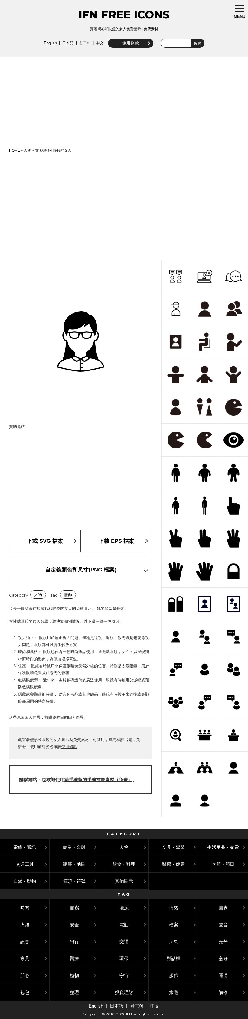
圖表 (223, 907)
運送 (223, 975)
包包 (24, 992)
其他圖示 (124, 881)
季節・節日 (223, 864)
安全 (74, 924)
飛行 (74, 941)
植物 (74, 975)
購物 (223, 992)
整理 (74, 992)
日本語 (68, 43)
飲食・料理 (124, 864)
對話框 (173, 958)
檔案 (173, 924)
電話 (124, 924)
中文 (100, 43)
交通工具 (25, 864)
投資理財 (124, 992)
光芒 (223, 941)
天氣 (173, 941)
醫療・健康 (173, 864)
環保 (124, 958)
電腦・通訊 (24, 847)
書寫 (74, 907)
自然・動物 (24, 881)
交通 (124, 941)
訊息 (24, 941)
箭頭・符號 (74, 881)
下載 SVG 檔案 (45, 541)
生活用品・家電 (223, 847)
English (50, 43)
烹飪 (223, 958)
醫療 (74, 958)
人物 (27, 150)
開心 (24, 975)
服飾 (68, 594)
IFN (88, 14)
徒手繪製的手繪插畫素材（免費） (98, 779)
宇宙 (124, 975)
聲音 (223, 924)
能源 (124, 907)
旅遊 (173, 992)
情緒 (173, 907)
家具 (24, 958)
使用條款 (130, 43)
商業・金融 (74, 847)
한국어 (85, 43)
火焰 (24, 924)
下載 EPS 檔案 (116, 541)
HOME (14, 150)
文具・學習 (173, 847)
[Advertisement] (124, 102)
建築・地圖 (74, 864)
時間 (24, 907)
